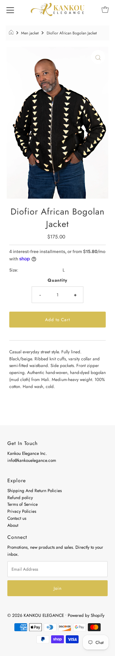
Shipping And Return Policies (34, 490)
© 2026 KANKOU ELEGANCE (35, 615)
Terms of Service (22, 504)
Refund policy (20, 497)
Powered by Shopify (86, 615)
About (12, 525)
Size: (13, 270)
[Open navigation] (10, 10)
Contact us (16, 518)
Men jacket (30, 33)
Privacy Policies (21, 511)
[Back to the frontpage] (12, 33)
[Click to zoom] (98, 57)
